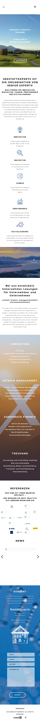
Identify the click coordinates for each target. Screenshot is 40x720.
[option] (20, 564)
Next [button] (38, 556)
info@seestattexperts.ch (21, 620)
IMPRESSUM (20, 708)
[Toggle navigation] (35, 6)
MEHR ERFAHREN (20, 60)
